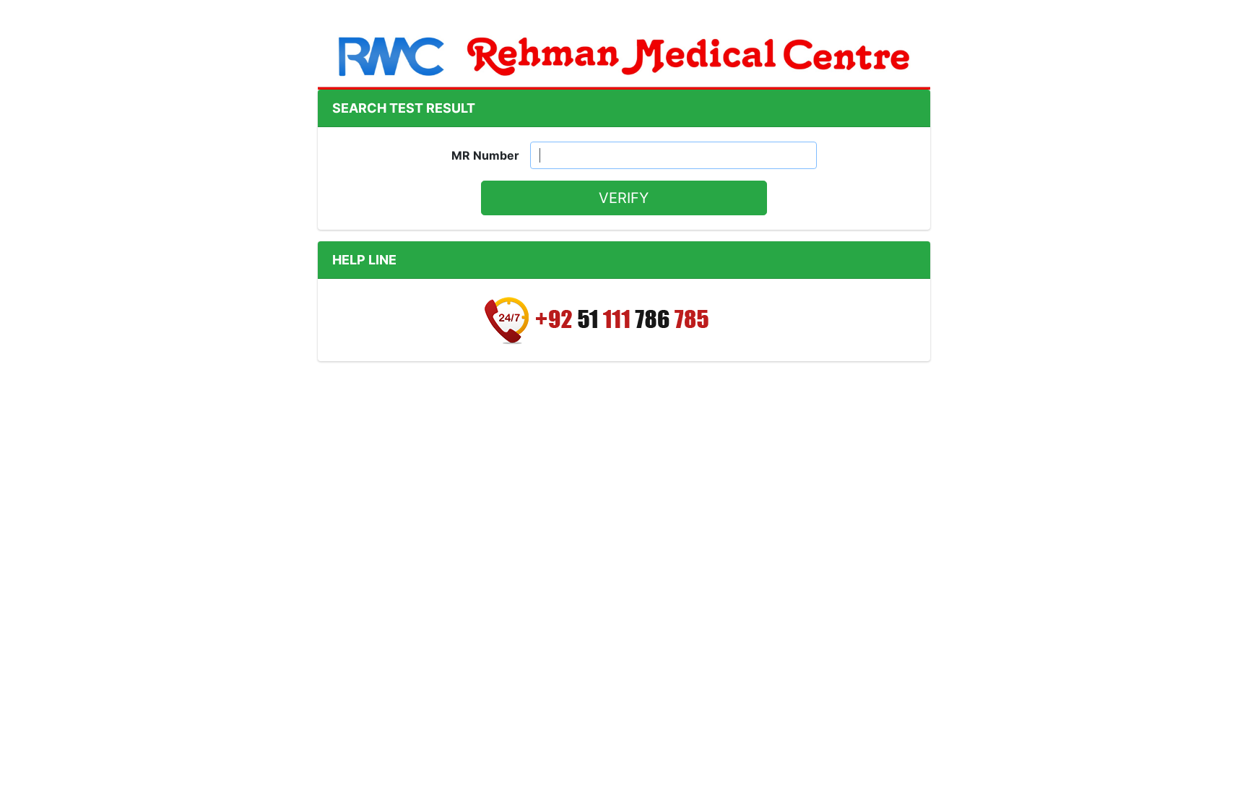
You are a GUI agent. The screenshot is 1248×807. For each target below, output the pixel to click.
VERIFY (624, 198)
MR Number (485, 155)
